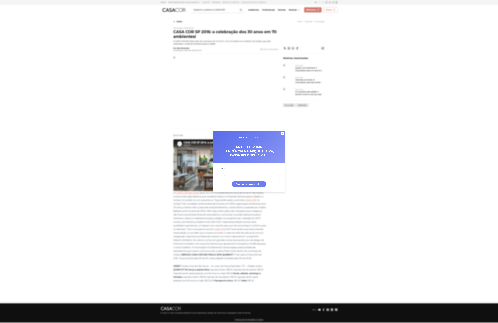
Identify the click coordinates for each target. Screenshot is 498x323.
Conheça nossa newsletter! (249, 184)
